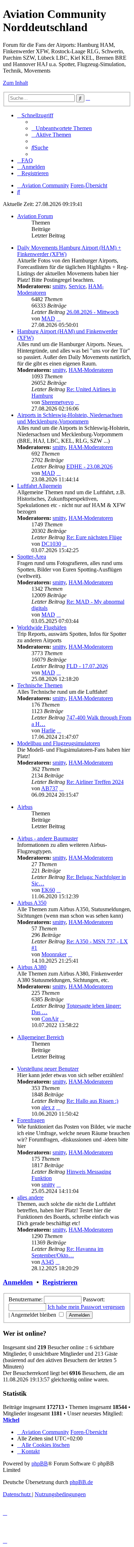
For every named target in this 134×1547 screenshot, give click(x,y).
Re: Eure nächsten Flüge (94, 537)
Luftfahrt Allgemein (39, 486)
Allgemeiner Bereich (40, 1037)
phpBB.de (81, 1482)
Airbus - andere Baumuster (47, 838)
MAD (48, 318)
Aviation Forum (35, 216)
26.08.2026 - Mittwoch (92, 312)
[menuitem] (61, 128)
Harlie (48, 730)
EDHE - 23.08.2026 (89, 466)
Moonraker (53, 954)
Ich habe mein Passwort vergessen (86, 1307)
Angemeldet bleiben (34, 1315)
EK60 (48, 890)
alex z (48, 1107)
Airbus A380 (31, 967)
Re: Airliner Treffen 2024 (95, 782)
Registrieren (60, 1282)
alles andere (30, 1197)
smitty (59, 286)
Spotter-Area (31, 557)
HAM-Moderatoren (91, 370)
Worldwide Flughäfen (41, 627)
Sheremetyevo (57, 402)
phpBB (39, 1463)
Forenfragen (31, 1120)
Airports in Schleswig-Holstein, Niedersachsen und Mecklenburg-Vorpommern (70, 418)
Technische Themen (40, 685)
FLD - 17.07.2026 (87, 666)
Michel (11, 1420)
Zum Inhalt (15, 83)
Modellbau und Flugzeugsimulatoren (58, 743)
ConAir (50, 1019)
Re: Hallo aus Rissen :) (92, 1101)
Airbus (25, 807)
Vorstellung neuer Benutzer (48, 1069)
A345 (47, 1262)
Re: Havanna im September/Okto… (67, 1252)
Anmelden (18, 1282)
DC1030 (51, 544)
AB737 (49, 788)
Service (77, 286)
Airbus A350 (31, 903)
